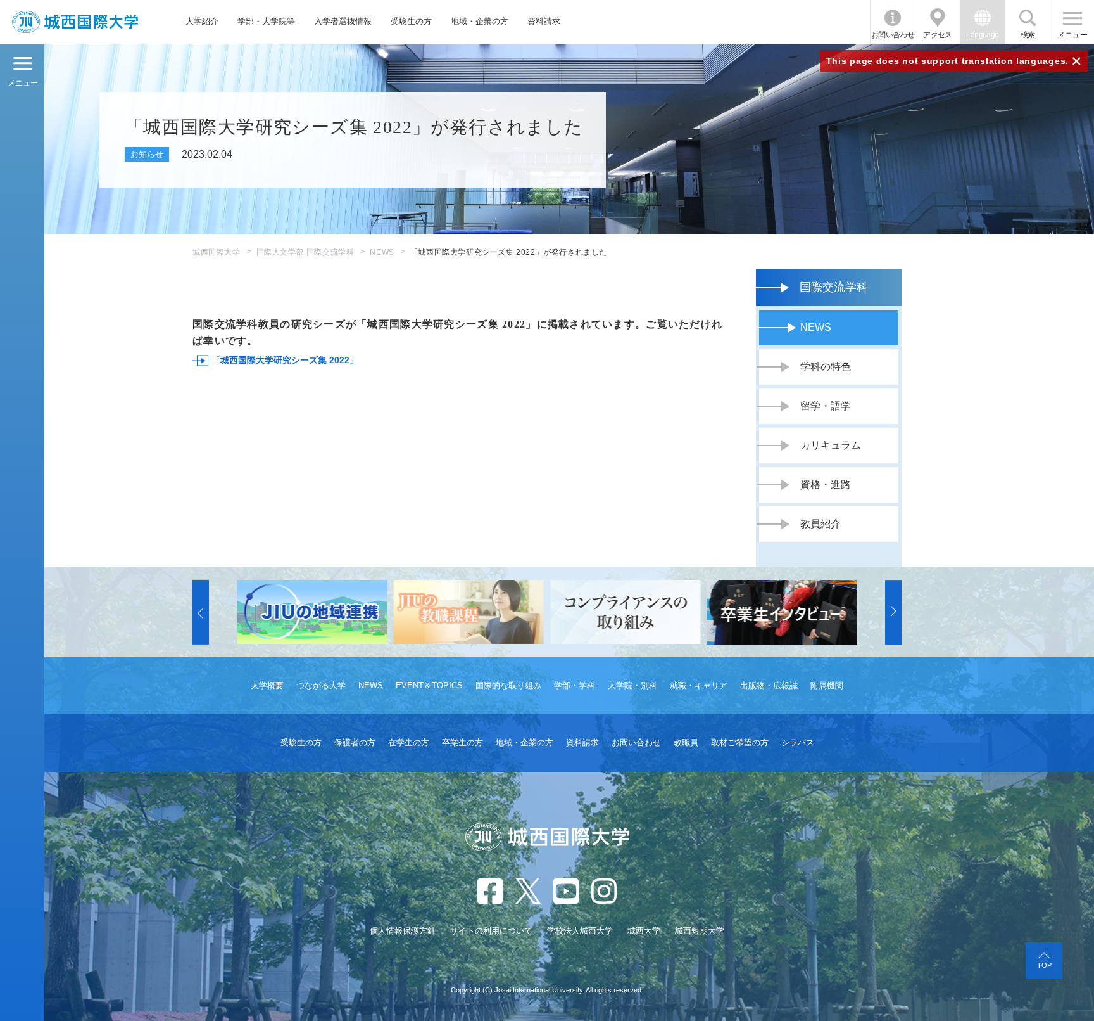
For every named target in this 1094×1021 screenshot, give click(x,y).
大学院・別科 (632, 685)
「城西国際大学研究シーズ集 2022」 (284, 360)
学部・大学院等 (266, 21)
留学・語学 (825, 406)
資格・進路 (825, 484)
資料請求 (543, 21)
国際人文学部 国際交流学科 (305, 252)
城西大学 (643, 930)
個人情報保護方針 (403, 930)
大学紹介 (201, 21)
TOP (1044, 965)
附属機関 (826, 685)
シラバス (797, 742)
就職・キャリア (698, 685)
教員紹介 (820, 523)
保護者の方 (354, 742)
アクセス (937, 34)
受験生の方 (411, 21)
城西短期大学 (699, 930)
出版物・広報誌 (769, 685)
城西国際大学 (216, 252)
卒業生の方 (462, 742)
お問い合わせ (892, 34)
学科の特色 (825, 366)
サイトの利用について (491, 930)
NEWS (382, 252)
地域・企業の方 (479, 21)
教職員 (686, 742)
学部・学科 (574, 685)
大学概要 (267, 685)
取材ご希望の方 (740, 742)
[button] (200, 612)
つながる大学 (321, 685)
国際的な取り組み (508, 685)
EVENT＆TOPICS (429, 685)
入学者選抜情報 (343, 21)
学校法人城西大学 (580, 930)
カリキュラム (830, 445)
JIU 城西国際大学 (75, 22)
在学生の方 (408, 742)
